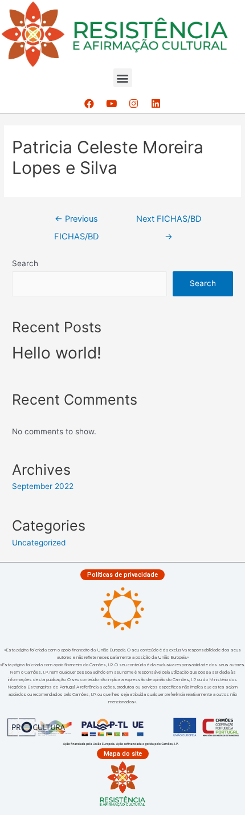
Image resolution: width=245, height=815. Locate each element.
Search (25, 263)
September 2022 (43, 486)
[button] (122, 77)
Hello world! (56, 352)
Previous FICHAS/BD (76, 222)
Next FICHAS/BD (168, 222)
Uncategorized (39, 542)
